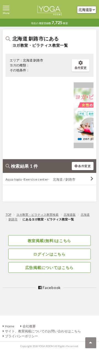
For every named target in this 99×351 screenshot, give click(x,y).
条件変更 (81, 67)
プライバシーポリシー (21, 336)
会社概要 (29, 326)
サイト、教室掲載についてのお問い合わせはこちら (43, 331)
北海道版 (70, 214)
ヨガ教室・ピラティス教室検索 (37, 214)
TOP (8, 214)
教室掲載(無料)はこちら (49, 240)
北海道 (85, 214)
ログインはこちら (49, 254)
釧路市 (13, 219)
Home (9, 326)
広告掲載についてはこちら (49, 267)
